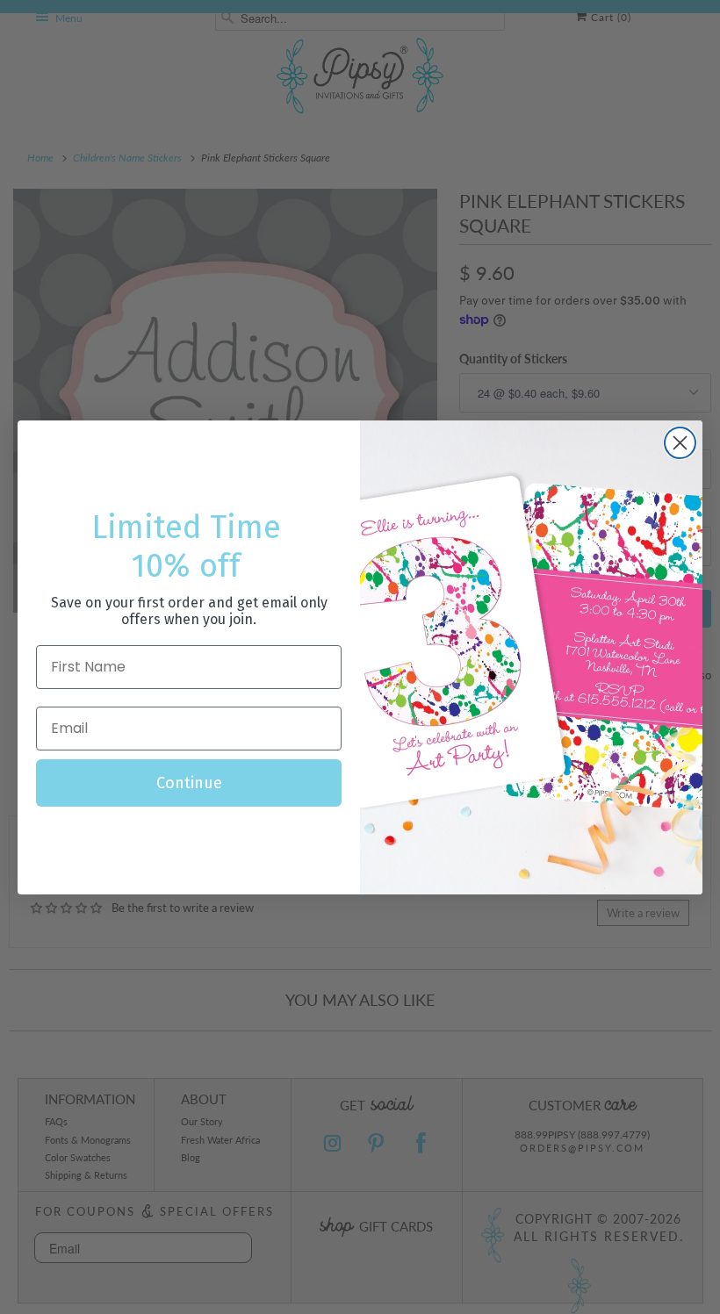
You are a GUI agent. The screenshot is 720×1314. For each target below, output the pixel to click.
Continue (189, 783)
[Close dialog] (680, 442)
